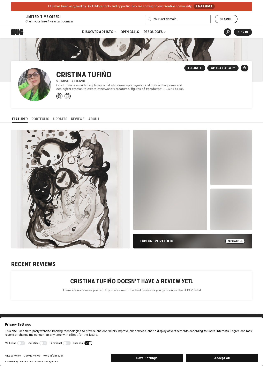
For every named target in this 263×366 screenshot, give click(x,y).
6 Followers (78, 81)
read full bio (176, 89)
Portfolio (40, 119)
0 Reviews (62, 81)
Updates (60, 119)
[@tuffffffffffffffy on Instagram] (68, 96)
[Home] (17, 32)
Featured (20, 119)
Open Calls (129, 32)
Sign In (243, 32)
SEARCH (226, 19)
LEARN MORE (204, 6)
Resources (154, 32)
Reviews (77, 119)
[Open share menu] (244, 68)
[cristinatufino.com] (59, 96)
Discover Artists (97, 32)
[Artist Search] (227, 32)
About (93, 119)
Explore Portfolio (156, 241)
